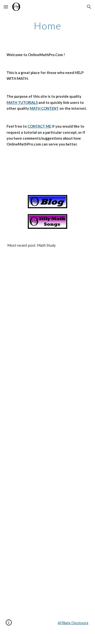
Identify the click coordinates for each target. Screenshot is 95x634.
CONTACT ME (39, 126)
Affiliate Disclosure (73, 623)
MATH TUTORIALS (22, 102)
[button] (6, 6)
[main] (47, 25)
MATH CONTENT (44, 108)
